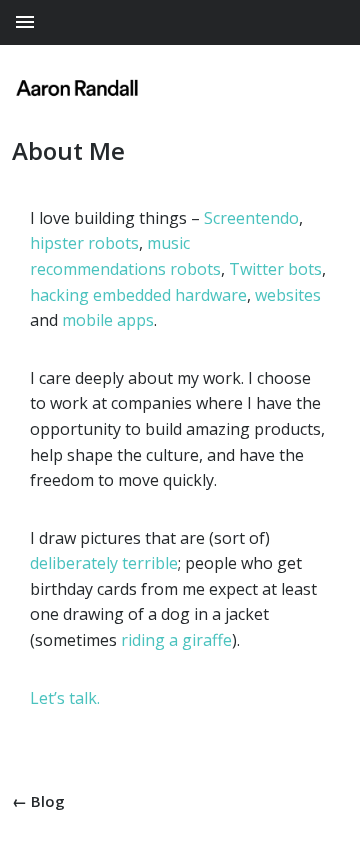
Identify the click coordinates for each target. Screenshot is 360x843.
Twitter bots (275, 269)
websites (288, 295)
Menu (171, 22)
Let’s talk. (65, 698)
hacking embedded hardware (138, 295)
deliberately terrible (104, 563)
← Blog (38, 801)
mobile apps (108, 320)
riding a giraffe (176, 640)
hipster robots (84, 243)
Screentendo (251, 218)
